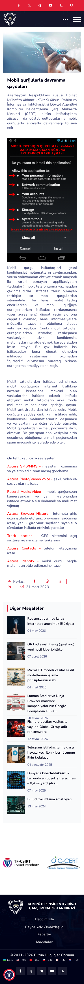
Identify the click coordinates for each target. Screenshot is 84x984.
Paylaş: (18, 581)
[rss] (61, 5)
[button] (9, 975)
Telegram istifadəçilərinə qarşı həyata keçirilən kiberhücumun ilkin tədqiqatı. (51, 752)
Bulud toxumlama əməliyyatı (49, 799)
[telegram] (40, 5)
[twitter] (29, 5)
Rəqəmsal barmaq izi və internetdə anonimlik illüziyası (50, 621)
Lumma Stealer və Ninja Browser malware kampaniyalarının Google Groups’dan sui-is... (46, 703)
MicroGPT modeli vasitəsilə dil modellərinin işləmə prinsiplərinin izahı (50, 675)
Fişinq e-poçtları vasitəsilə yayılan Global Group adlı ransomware (47, 726)
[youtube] (50, 5)
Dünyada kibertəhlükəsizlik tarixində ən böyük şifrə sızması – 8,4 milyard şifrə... (51, 778)
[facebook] (19, 5)
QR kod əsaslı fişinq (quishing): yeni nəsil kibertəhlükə (51, 647)
